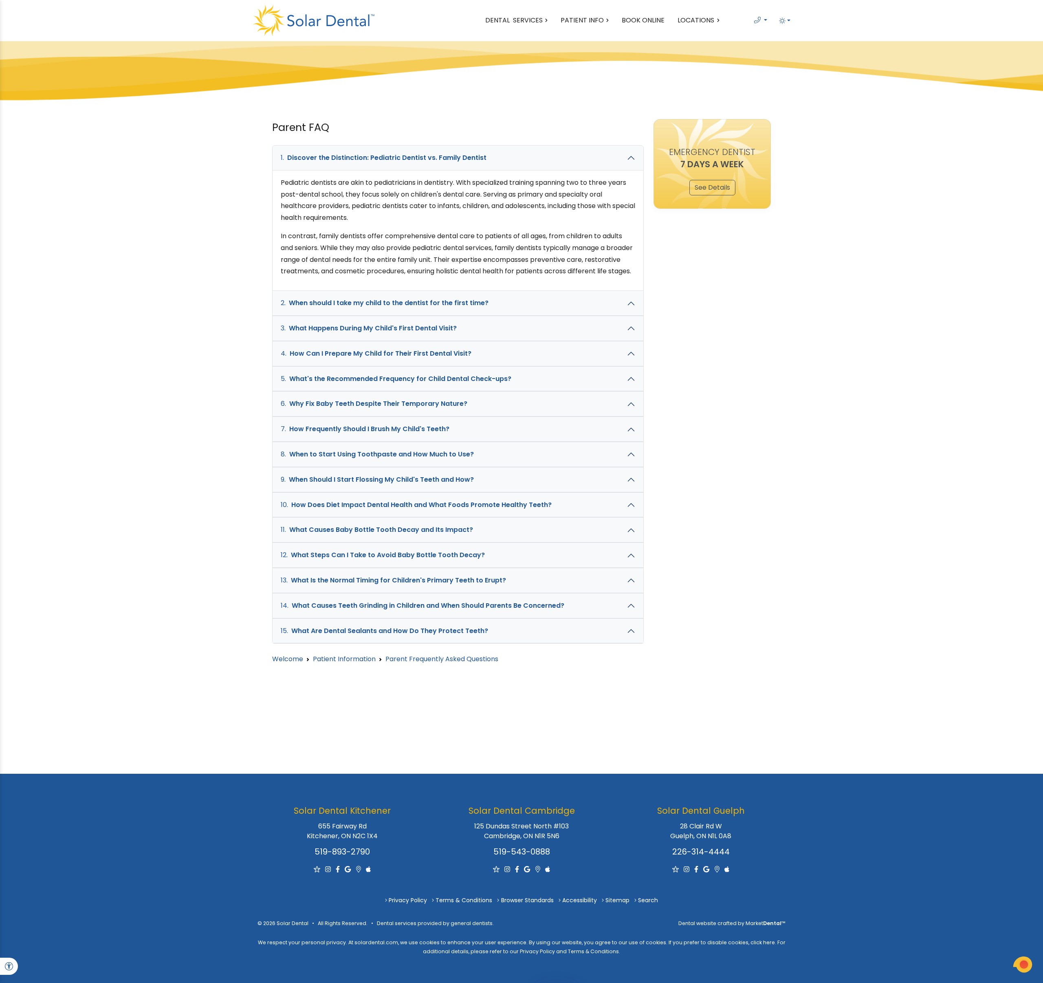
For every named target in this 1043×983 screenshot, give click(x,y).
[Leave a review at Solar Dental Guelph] (676, 869)
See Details (712, 187)
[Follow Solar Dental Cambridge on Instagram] (508, 869)
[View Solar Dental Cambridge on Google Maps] (539, 869)
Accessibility (579, 900)
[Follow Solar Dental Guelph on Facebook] (697, 869)
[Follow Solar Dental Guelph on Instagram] (687, 869)
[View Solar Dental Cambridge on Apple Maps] (548, 869)
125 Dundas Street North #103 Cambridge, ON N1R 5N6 (521, 831)
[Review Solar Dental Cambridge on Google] (527, 869)
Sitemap (617, 900)
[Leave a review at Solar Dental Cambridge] (497, 869)
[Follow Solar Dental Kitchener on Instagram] (328, 869)
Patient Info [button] (582, 20)
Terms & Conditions (464, 900)
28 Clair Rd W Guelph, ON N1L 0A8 (700, 831)
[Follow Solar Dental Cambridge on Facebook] (517, 869)
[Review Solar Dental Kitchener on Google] (348, 869)
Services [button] (514, 20)
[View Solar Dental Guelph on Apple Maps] (727, 869)
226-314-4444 (701, 851)
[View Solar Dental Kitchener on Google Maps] (359, 869)
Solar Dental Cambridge (522, 811)
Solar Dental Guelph (701, 811)
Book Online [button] (643, 20)
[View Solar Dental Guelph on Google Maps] (718, 869)
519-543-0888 (521, 851)
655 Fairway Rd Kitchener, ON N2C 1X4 (342, 831)
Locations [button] (696, 20)
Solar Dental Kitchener (342, 811)
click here (762, 942)
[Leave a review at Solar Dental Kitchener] (317, 869)
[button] (784, 21)
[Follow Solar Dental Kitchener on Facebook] (338, 869)
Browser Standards (527, 900)
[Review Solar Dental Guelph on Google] (707, 869)
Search (648, 900)
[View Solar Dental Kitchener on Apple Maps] (368, 869)
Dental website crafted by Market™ (732, 923)
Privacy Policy (408, 900)
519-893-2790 (342, 851)
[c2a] (1022, 964)
